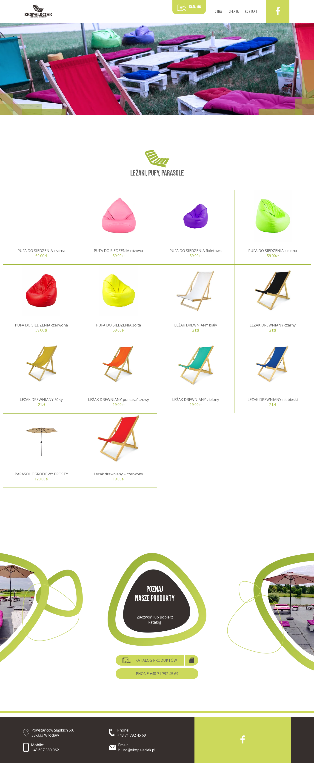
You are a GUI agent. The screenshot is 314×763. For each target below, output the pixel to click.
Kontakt (251, 11)
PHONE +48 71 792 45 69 (157, 673)
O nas (218, 11)
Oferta (233, 11)
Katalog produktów (156, 660)
